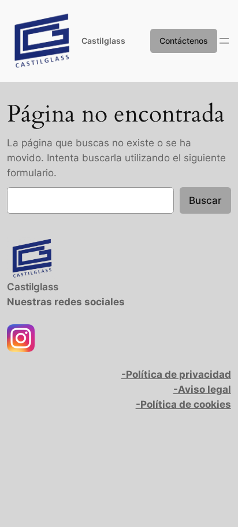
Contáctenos (183, 41)
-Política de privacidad (176, 374)
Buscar (205, 200)
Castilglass (103, 41)
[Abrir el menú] (224, 41)
